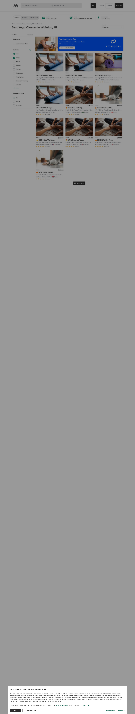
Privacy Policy (86, 705)
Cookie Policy (121, 710)
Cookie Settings (30, 710)
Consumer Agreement (61, 705)
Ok (15, 710)
